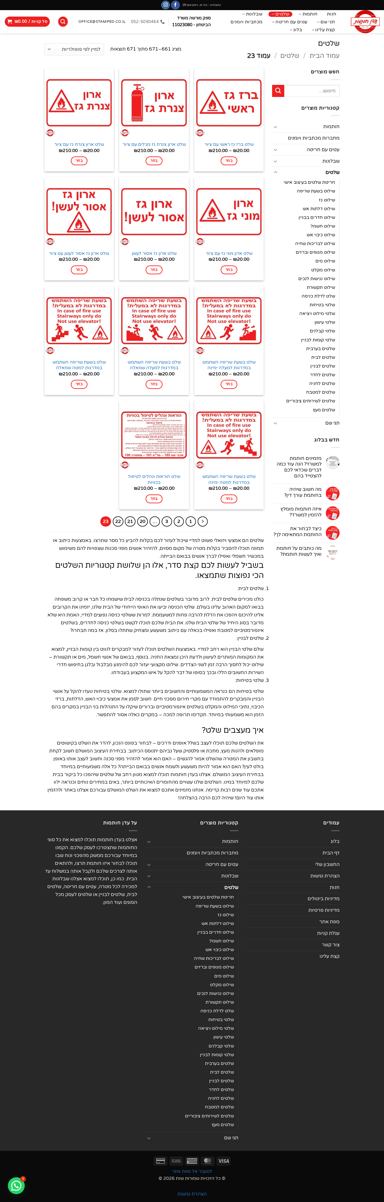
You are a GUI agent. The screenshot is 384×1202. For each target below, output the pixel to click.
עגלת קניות (328, 933)
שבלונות (254, 14)
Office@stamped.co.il (101, 21)
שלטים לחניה (322, 383)
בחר (228, 160)
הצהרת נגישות (325, 876)
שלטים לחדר (322, 374)
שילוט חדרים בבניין (317, 217)
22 (118, 521)
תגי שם (327, 21)
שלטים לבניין (322, 366)
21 (130, 521)
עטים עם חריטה (291, 21)
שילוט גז (327, 200)
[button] (27, 21)
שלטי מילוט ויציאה (317, 313)
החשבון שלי (327, 864)
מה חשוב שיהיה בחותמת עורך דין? (303, 492)
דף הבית (331, 853)
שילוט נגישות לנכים (316, 278)
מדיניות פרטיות (324, 910)
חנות (331, 14)
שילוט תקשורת (321, 287)
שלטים (282, 14)
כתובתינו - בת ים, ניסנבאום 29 (201, 5)
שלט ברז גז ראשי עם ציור (229, 144)
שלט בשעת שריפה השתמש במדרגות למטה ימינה (229, 479)
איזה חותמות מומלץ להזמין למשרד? (301, 512)
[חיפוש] (63, 21)
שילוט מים (325, 261)
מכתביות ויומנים (246, 22)
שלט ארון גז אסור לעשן (154, 253)
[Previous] (203, 521)
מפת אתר (329, 922)
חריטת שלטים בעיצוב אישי (309, 182)
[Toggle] (275, 126)
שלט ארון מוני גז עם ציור (229, 253)
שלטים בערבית (320, 348)
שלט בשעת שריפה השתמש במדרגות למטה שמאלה (79, 365)
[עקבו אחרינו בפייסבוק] (175, 5)
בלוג (297, 29)
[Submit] (278, 91)
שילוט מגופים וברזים (315, 252)
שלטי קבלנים (322, 331)
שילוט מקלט (323, 270)
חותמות (310, 14)
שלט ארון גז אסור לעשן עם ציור (79, 253)
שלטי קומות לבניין (318, 340)
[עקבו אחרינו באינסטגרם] (165, 5)
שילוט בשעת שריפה (316, 191)
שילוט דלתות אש (319, 208)
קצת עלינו (325, 29)
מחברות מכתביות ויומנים (314, 138)
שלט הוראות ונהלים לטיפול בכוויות (154, 479)
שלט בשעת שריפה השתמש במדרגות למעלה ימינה (229, 365)
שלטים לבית (323, 357)
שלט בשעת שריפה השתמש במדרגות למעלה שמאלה (154, 365)
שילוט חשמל (323, 226)
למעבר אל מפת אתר (192, 1171)
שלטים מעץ (324, 409)
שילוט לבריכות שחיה (315, 243)
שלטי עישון (325, 322)
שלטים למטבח (320, 392)
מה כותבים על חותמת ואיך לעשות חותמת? (299, 551)
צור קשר (331, 945)
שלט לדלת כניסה (318, 296)
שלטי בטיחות (322, 304)
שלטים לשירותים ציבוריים (310, 400)
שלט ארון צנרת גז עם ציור (79, 144)
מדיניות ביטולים (324, 899)
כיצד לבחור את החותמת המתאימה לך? (298, 532)
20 (142, 521)
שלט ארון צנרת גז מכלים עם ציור (154, 144)
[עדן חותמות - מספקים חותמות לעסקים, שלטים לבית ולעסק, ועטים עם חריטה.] (364, 21)
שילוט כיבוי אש (321, 234)
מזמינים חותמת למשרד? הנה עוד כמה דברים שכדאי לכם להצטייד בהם (299, 467)
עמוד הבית (325, 56)
